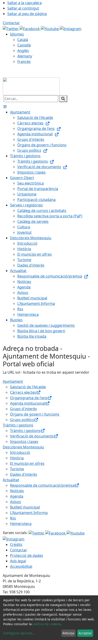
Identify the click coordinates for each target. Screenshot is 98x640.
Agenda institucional (27, 403)
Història (17, 457)
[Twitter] (11, 28)
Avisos (15, 501)
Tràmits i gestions (18, 425)
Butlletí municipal (25, 507)
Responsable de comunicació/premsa (42, 485)
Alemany (24, 56)
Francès (24, 61)
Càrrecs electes (23, 392)
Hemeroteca (20, 523)
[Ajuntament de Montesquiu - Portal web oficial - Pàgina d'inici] (31, 85)
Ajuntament (13, 381)
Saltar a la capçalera (24, 2)
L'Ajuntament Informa (29, 512)
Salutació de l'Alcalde (28, 386)
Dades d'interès (23, 474)
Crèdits (16, 544)
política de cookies (47, 624)
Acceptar (85, 633)
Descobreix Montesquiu (23, 447)
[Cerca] (63, 98)
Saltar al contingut (23, 8)
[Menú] (5, 106)
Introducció (20, 452)
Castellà (24, 45)
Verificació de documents (32, 436)
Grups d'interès (23, 408)
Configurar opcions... (19, 633)
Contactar (11, 22)
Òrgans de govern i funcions (34, 414)
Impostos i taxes (24, 441)
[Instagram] (70, 28)
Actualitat (11, 479)
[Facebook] (30, 28)
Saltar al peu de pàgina (27, 13)
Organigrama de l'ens (28, 397)
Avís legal (18, 560)
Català (22, 39)
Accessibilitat (21, 566)
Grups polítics (22, 419)
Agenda (16, 496)
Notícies (17, 490)
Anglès (23, 50)
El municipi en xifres (27, 463)
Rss (13, 518)
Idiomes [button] (17, 34)
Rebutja (68, 633)
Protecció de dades (26, 555)
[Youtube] (50, 28)
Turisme (17, 468)
